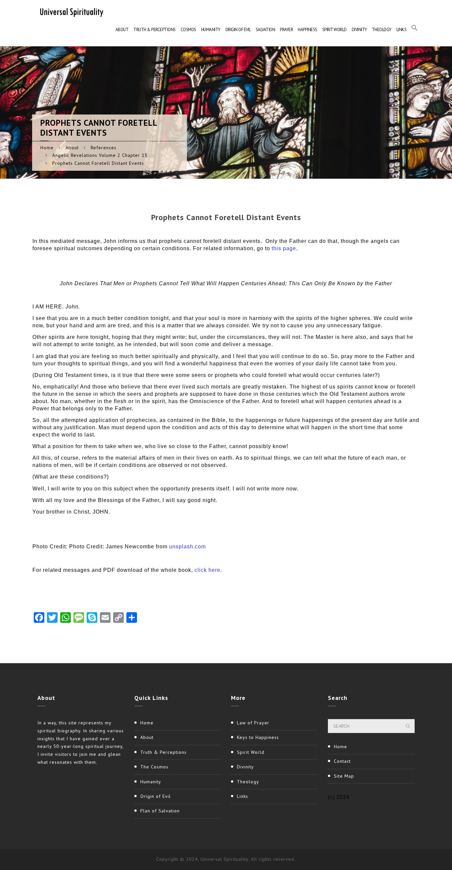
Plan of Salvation (160, 811)
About (122, 29)
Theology (381, 29)
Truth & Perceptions (154, 29)
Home (47, 148)
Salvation (265, 29)
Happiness (307, 29)
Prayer (286, 29)
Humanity (210, 29)
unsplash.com (187, 546)
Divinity (359, 29)
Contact (342, 761)
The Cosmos (154, 767)
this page (284, 248)
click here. (208, 570)
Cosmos (188, 29)
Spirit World (334, 29)
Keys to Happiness (258, 737)
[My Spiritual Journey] (70, 11)
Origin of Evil (238, 29)
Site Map (344, 776)
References (103, 148)
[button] (415, 29)
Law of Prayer (253, 723)
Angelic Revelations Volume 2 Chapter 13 (100, 155)
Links (401, 29)
